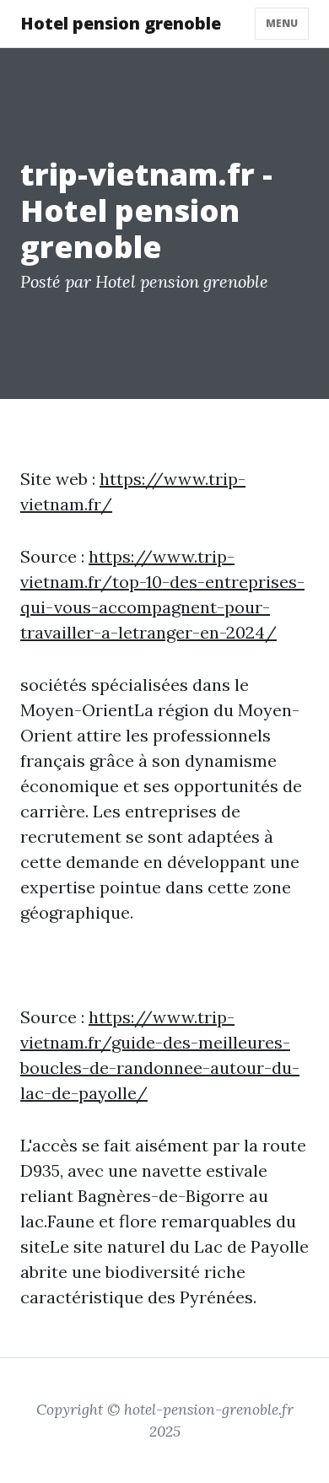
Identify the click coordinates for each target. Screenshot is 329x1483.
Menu (282, 23)
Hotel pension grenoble (120, 23)
